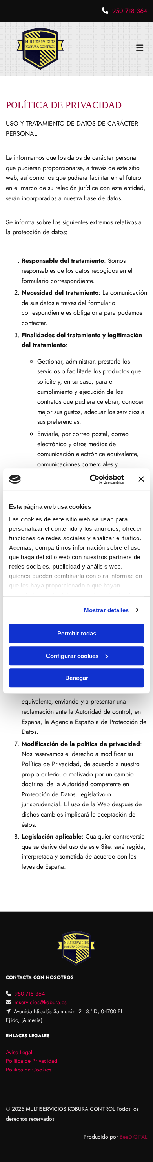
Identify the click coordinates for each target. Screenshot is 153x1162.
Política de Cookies (28, 1069)
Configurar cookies (72, 655)
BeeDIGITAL (133, 1137)
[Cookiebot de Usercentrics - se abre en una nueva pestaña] (93, 479)
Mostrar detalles (106, 610)
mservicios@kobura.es (41, 1002)
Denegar (76, 677)
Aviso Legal (19, 1052)
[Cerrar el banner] (141, 479)
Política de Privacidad (31, 1061)
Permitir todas (76, 633)
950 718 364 (129, 10)
